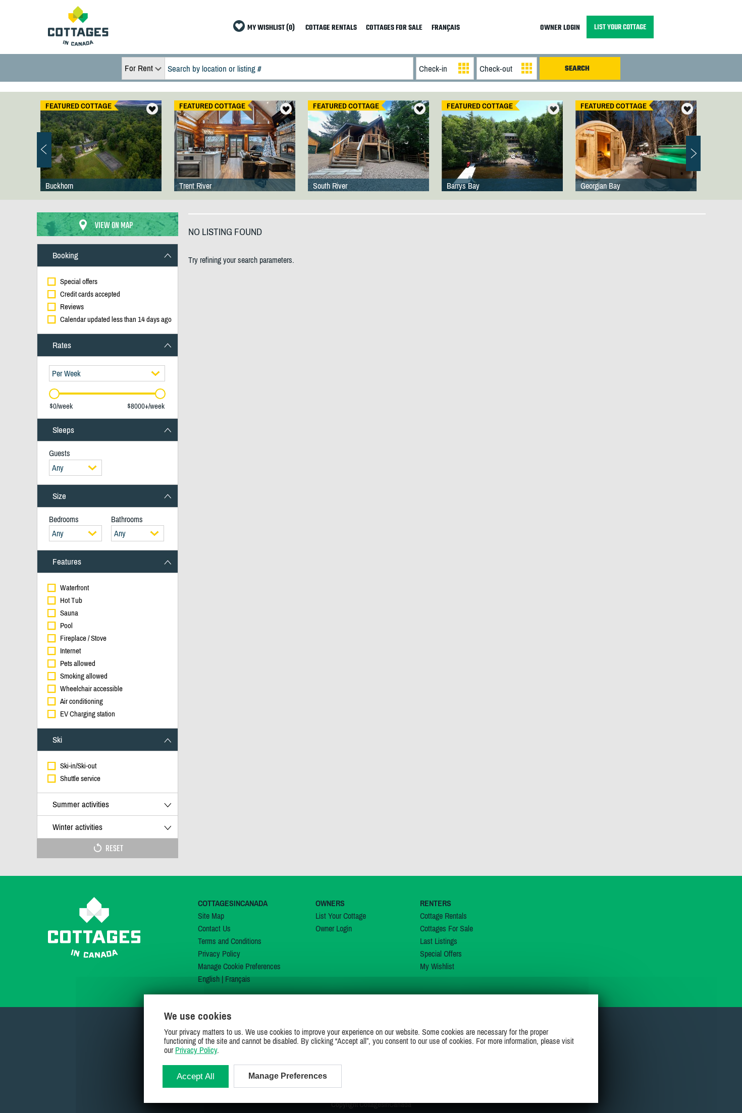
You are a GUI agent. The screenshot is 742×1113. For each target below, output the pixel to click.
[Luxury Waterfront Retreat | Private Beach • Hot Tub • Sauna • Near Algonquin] (502, 156)
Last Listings (438, 940)
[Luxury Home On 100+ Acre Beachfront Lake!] (101, 156)
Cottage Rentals (443, 915)
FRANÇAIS (446, 28)
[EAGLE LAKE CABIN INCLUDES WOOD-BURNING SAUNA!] (368, 156)
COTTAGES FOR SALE (394, 28)
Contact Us (214, 928)
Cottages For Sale (446, 928)
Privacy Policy (219, 953)
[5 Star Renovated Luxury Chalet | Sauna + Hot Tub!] (636, 156)
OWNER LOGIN (560, 28)
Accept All (196, 1076)
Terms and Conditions (229, 940)
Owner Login (333, 928)
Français (237, 978)
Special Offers (441, 953)
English (209, 978)
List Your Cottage (340, 915)
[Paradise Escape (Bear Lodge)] (234, 156)
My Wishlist (437, 966)
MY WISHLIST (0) (271, 28)
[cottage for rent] (78, 42)
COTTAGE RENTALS (331, 28)
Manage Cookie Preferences (239, 966)
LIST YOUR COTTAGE (620, 27)
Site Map (211, 915)
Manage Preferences (287, 1076)
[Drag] (54, 393)
